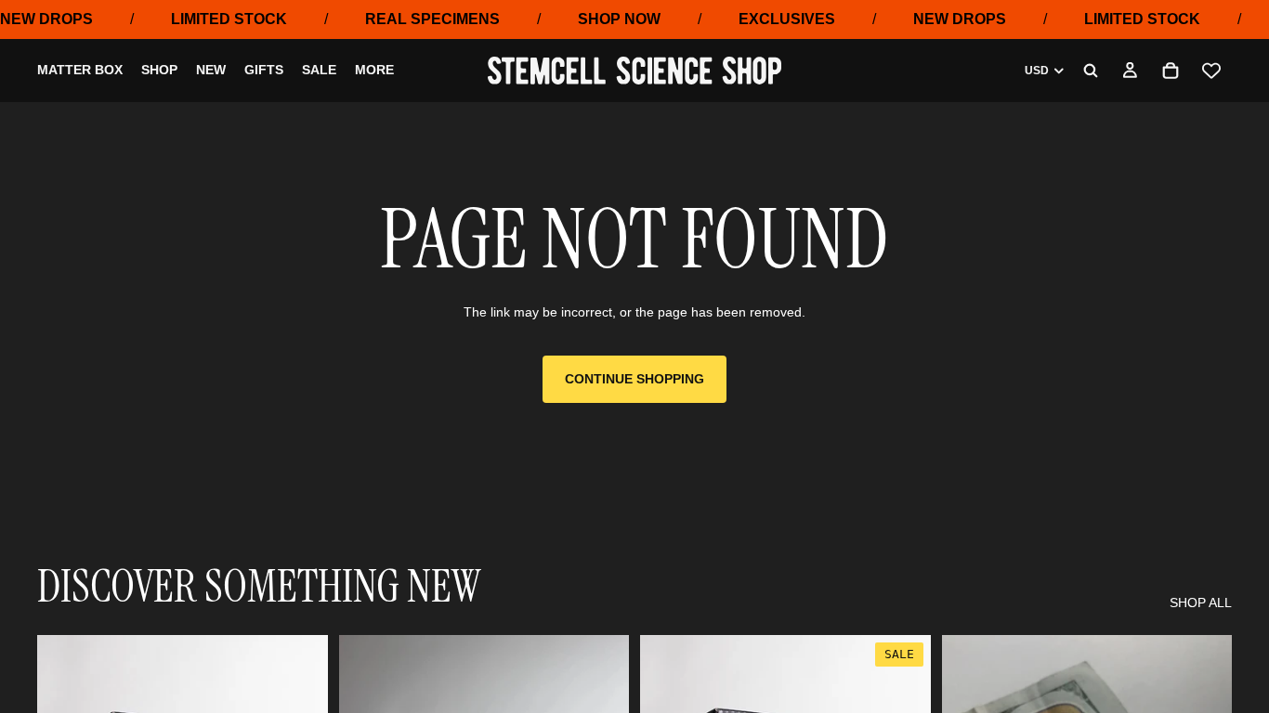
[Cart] (1170, 70)
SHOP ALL (1201, 602)
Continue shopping (634, 378)
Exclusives (787, 19)
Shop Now (619, 19)
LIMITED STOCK (229, 19)
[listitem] (374, 71)
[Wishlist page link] (1211, 70)
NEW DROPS (46, 19)
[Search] (1090, 70)
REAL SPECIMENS (432, 19)
